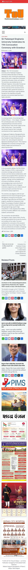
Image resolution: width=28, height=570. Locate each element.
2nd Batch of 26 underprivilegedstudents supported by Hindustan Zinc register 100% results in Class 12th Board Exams (14, 284)
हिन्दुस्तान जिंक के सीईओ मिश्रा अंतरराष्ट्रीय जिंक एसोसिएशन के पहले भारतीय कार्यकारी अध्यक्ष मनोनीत (13, 364)
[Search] (25, 32)
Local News (4, 36)
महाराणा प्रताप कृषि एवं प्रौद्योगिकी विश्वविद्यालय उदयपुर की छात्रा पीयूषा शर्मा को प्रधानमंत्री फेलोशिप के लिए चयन (14, 325)
